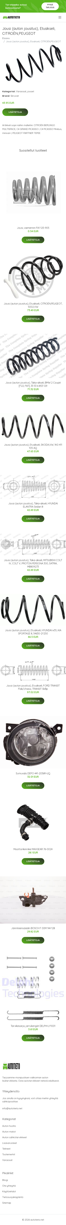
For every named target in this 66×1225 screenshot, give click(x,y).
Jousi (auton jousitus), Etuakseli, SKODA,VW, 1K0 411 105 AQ (33, 446)
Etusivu (6, 38)
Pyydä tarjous (50, 6)
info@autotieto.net (12, 1108)
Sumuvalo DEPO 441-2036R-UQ (33, 773)
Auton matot (9, 1131)
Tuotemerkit (8, 1154)
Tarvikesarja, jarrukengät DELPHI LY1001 (33, 1025)
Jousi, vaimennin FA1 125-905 (33, 227)
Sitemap (6, 1202)
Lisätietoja (15, 112)
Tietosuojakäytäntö (12, 1197)
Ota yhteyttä (9, 1185)
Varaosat (21, 91)
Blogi (5, 1180)
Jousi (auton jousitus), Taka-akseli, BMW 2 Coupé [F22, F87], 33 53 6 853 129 (33, 384)
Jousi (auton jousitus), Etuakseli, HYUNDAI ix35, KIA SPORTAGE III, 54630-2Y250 (33, 632)
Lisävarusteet (9, 1143)
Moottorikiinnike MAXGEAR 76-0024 (33, 849)
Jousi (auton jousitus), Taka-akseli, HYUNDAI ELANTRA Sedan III (33, 505)
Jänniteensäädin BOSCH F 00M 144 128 (33, 928)
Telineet (6, 1148)
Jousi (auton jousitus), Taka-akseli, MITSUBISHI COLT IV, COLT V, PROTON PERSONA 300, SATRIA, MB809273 (33, 563)
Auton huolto (9, 1125)
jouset (30, 91)
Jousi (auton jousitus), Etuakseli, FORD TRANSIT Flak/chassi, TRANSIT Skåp (33, 687)
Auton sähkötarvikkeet (14, 1137)
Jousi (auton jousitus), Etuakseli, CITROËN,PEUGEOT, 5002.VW (33, 305)
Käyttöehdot (9, 1191)
